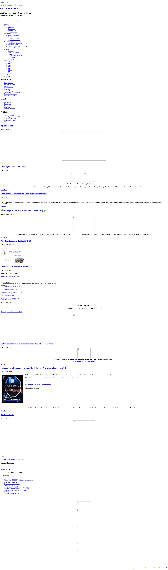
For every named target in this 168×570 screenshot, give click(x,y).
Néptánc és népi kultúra (14, 117)
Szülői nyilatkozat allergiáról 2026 (10, 286)
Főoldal (6, 24)
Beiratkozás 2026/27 (10, 299)
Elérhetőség (11, 51)
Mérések (10, 36)
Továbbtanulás (12, 48)
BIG (5, 121)
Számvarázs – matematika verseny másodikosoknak (24, 194)
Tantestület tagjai (12, 32)
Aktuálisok (14, 57)
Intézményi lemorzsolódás (15, 38)
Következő (17, 459)
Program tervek (8, 87)
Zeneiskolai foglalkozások (11, 91)
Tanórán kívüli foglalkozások (12, 92)
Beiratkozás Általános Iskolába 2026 (11, 276)
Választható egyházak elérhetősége (17, 46)
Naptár (6, 86)
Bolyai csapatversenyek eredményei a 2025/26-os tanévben (27, 344)
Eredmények (7, 105)
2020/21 (10, 62)
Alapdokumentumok (13, 35)
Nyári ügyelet (7, 125)
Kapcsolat (7, 76)
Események (7, 104)
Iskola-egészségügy (9, 95)
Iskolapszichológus (13, 44)
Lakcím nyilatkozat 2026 (7, 295)
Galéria (6, 74)
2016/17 (10, 68)
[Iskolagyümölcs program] (84, 540)
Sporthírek (7, 107)
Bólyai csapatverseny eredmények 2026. (84, 361)
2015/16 (10, 70)
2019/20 (10, 63)
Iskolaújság (11, 59)
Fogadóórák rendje (9, 84)
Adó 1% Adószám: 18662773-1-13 (16, 241)
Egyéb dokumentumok (14, 40)
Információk (7, 102)
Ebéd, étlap (7, 89)
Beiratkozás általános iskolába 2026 (17, 267)
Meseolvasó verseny (16, 55)
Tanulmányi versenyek (10, 94)
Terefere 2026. (7, 414)
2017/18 (10, 66)
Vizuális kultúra (12, 118)
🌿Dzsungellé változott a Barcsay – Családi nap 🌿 (24, 210)
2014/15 (10, 71)
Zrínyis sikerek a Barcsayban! (38, 384)
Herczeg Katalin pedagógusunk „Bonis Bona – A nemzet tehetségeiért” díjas (35, 368)
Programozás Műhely (10, 120)
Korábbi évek (11, 73)
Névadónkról (11, 29)
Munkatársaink (12, 30)
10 (13, 459)
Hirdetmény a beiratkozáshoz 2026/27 (11, 312)
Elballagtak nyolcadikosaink (13, 167)
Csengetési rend (8, 83)
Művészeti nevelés (9, 115)
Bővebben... (4, 190)
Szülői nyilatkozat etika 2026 (9, 289)
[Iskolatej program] (84, 547)
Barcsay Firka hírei (9, 108)
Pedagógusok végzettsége (15, 43)
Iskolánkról (11, 27)
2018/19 (10, 65)
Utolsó (22, 459)
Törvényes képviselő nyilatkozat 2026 (11, 292)
